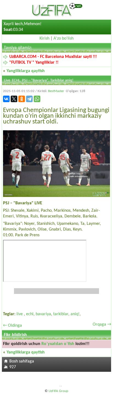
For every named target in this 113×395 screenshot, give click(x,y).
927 (12, 367)
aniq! (75, 314)
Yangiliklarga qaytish (26, 71)
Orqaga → (102, 324)
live (20, 314)
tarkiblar (60, 314)
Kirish (44, 38)
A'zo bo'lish (63, 38)
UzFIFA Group (58, 391)
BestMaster (56, 91)
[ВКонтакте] (6, 99)
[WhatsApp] (37, 99)
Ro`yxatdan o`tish (57, 344)
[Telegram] (29, 99)
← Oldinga (12, 325)
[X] (14, 99)
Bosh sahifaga (21, 361)
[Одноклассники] (21, 99)
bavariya (43, 314)
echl (29, 314)
